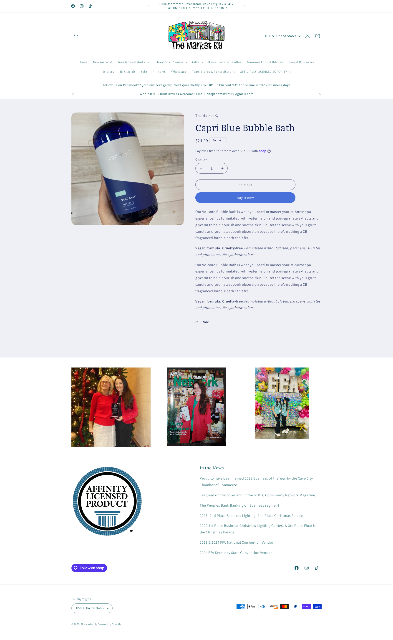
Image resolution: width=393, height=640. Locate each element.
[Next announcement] (245, 6)
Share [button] (205, 322)
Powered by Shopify (109, 624)
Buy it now (245, 197)
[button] (76, 36)
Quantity (201, 159)
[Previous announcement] (148, 6)
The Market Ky (89, 624)
